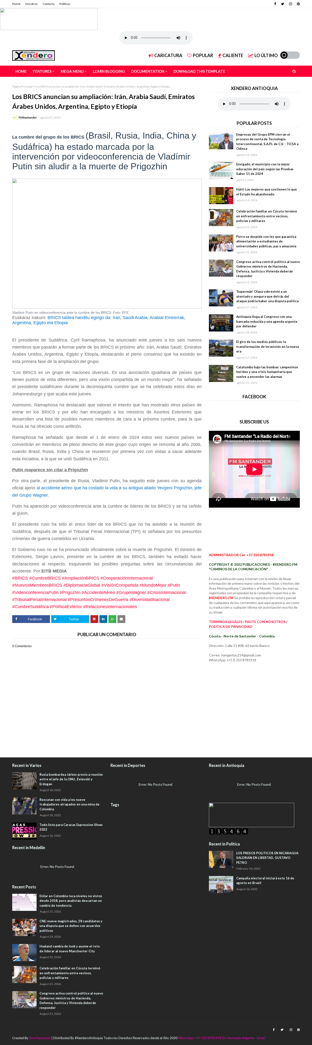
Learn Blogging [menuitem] (109, 71)
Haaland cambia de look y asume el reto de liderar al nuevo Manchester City (69, 948)
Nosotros (31, 4)
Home (16, 4)
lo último (266, 55)
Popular (203, 55)
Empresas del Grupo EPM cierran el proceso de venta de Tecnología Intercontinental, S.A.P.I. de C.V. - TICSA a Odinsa (267, 141)
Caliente (233, 55)
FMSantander (28, 117)
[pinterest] (298, 4)
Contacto (49, 4)
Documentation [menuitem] (147, 71)
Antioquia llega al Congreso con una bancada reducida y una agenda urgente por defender (266, 321)
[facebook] (275, 4)
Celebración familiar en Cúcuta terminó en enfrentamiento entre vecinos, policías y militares (266, 216)
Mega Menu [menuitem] (72, 71)
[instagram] (290, 4)
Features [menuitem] (42, 71)
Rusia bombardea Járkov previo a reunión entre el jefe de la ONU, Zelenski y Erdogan (71, 779)
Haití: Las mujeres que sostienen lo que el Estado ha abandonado (266, 191)
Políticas (64, 4)
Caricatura (168, 55)
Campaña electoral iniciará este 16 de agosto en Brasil (265, 880)
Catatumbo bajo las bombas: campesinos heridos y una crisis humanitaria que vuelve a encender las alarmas (267, 372)
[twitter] (282, 4)
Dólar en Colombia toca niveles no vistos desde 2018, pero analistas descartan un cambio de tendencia (70, 900)
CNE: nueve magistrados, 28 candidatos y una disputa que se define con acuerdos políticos (70, 926)
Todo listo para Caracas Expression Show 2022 (70, 827)
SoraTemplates (40, 1038)
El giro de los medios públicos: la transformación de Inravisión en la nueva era (267, 346)
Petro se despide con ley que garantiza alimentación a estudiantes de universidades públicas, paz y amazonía (266, 241)
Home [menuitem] (21, 71)
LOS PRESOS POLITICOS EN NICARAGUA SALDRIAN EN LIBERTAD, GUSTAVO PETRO (267, 857)
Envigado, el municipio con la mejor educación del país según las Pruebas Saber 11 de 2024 (264, 169)
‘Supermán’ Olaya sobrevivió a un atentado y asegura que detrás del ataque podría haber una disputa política (267, 296)
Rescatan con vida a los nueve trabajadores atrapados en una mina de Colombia (69, 804)
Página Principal (22, 86)
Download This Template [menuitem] (199, 71)
